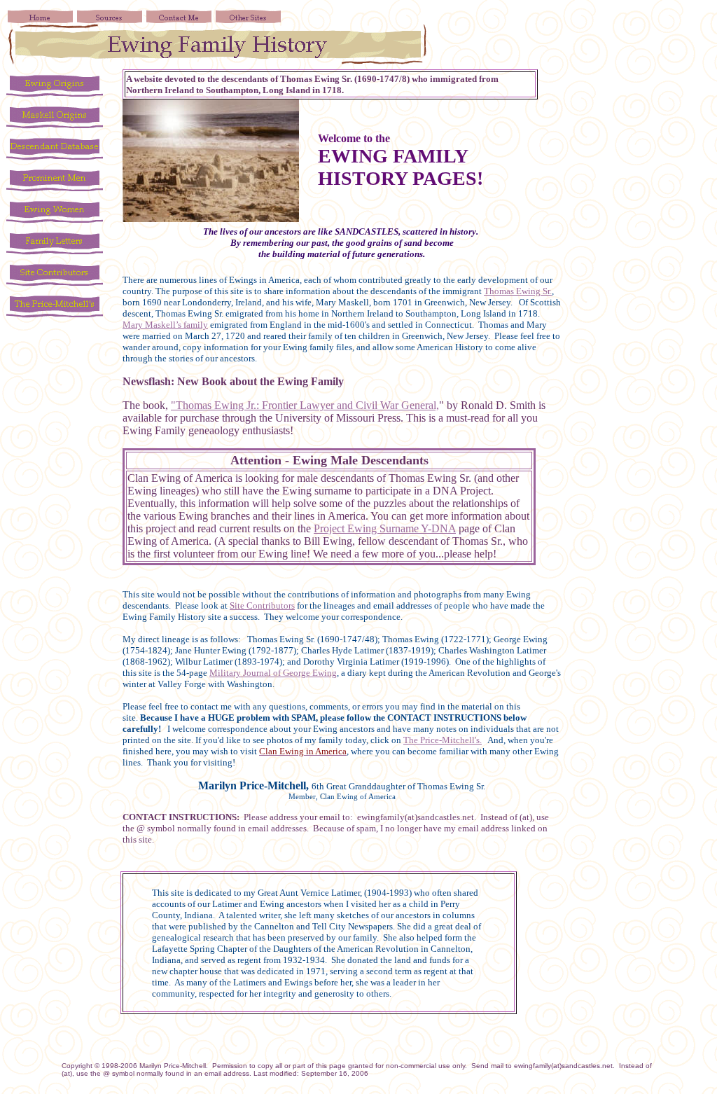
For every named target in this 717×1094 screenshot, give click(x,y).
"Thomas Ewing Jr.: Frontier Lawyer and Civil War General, (305, 405)
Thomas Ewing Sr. (518, 291)
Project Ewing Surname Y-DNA (385, 528)
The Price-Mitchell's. (442, 740)
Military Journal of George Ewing (273, 672)
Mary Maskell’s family (165, 324)
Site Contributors (262, 605)
